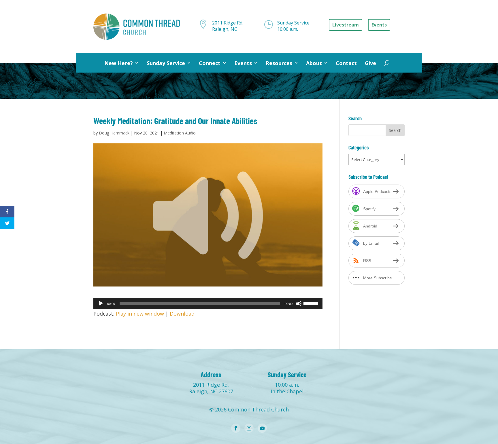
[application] (207, 303)
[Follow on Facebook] (235, 428)
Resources (279, 63)
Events (243, 63)
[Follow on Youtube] (262, 428)
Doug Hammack (114, 133)
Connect (209, 63)
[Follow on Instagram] (249, 428)
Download (182, 313)
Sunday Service (166, 63)
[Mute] (299, 303)
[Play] (101, 303)
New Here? (118, 63)
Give (370, 63)
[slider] (311, 303)
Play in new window (140, 313)
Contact (346, 63)
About (314, 63)
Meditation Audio (180, 133)
